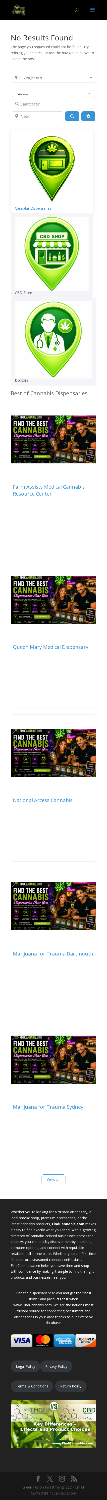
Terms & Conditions (32, 1386)
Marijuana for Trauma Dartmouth (53, 953)
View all (53, 1179)
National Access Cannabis (43, 800)
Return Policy (70, 1386)
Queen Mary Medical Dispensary (50, 647)
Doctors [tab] (21, 380)
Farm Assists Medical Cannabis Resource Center (49, 490)
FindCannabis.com (68, 1224)
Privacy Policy (56, 1366)
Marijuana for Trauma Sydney (48, 1106)
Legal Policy (25, 1366)
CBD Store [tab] (23, 292)
